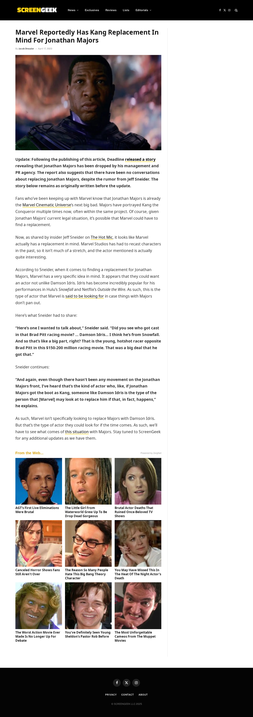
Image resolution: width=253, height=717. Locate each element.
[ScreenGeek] (36, 10)
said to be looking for (84, 296)
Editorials (142, 10)
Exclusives (92, 10)
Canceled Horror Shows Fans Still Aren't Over (37, 572)
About (143, 694)
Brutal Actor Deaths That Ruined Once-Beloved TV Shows (134, 512)
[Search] (236, 10)
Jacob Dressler (26, 48)
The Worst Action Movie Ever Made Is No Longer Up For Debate (37, 636)
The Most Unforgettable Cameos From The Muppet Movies (135, 636)
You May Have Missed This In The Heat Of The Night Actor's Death (138, 574)
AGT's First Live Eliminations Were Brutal (37, 510)
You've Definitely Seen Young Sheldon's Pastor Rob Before (88, 634)
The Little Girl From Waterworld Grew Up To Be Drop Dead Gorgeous (86, 512)
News (71, 10)
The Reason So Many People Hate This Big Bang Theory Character (86, 574)
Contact (127, 694)
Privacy (110, 694)
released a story (140, 159)
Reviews (110, 10)
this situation (77, 431)
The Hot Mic (102, 237)
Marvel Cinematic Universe (46, 204)
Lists (126, 10)
